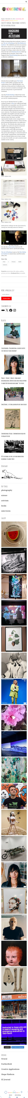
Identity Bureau (16, 51)
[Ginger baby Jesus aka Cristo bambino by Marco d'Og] (14, 953)
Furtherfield (6, 1064)
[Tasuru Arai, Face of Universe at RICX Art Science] (14, 717)
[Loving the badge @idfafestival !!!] (14, 534)
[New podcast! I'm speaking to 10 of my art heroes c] (14, 927)
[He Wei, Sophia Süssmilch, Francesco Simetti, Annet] (14, 665)
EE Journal (5, 1080)
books (3, 506)
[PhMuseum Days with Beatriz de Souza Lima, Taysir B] (14, 901)
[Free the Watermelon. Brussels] (14, 1006)
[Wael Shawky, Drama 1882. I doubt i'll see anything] (14, 613)
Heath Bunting (14, 55)
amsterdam (19, 18)
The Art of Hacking (8, 43)
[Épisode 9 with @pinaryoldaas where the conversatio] (14, 691)
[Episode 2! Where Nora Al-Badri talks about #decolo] (14, 875)
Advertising (18, 1095)
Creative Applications (10, 1069)
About (10, 1095)
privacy (11, 20)
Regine (3, 18)
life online (16, 271)
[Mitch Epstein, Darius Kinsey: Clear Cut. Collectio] (14, 560)
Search (25, 1)
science (4, 495)
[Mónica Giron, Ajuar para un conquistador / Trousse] (14, 979)
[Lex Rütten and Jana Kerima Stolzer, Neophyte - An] (14, 586)
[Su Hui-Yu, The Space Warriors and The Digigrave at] (14, 1032)
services (16, 20)
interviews (5, 511)
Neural (4, 1059)
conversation (11, 247)
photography (6, 490)
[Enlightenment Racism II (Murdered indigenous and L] (14, 639)
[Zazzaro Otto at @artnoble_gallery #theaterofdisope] (14, 848)
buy (13, 103)
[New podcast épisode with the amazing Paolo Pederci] (14, 796)
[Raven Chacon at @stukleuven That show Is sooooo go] (14, 744)
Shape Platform (7, 1074)
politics (7, 20)
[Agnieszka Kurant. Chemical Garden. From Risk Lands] (14, 770)
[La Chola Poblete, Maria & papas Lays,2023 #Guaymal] (14, 822)
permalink (22, 273)
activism (4, 501)
